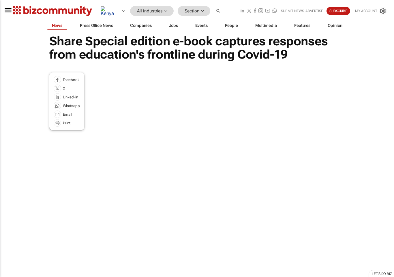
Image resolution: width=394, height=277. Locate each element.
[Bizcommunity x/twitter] (249, 11)
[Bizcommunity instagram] (260, 11)
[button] (219, 11)
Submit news (292, 11)
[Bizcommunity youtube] (267, 11)
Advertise (314, 11)
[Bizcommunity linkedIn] (242, 11)
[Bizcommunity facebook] (255, 11)
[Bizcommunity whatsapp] (274, 11)
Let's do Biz (382, 274)
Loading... (11, 274)
